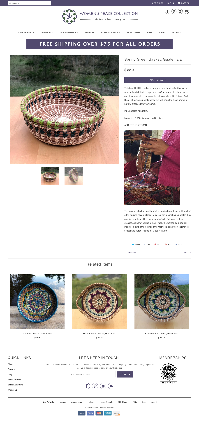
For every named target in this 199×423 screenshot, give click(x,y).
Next (186, 252)
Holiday (89, 32)
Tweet (137, 244)
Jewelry (46, 32)
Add (169, 244)
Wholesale (12, 389)
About (175, 32)
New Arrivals (26, 32)
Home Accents (109, 32)
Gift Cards (157, 3)
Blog (10, 374)
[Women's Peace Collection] (99, 17)
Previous (131, 252)
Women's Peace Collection (102, 407)
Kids (149, 32)
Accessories (68, 32)
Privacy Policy (14, 379)
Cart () (185, 3)
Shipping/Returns (15, 384)
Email (180, 244)
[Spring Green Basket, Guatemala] (64, 109)
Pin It (159, 244)
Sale (162, 32)
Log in (170, 3)
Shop (10, 364)
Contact (11, 369)
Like (148, 244)
